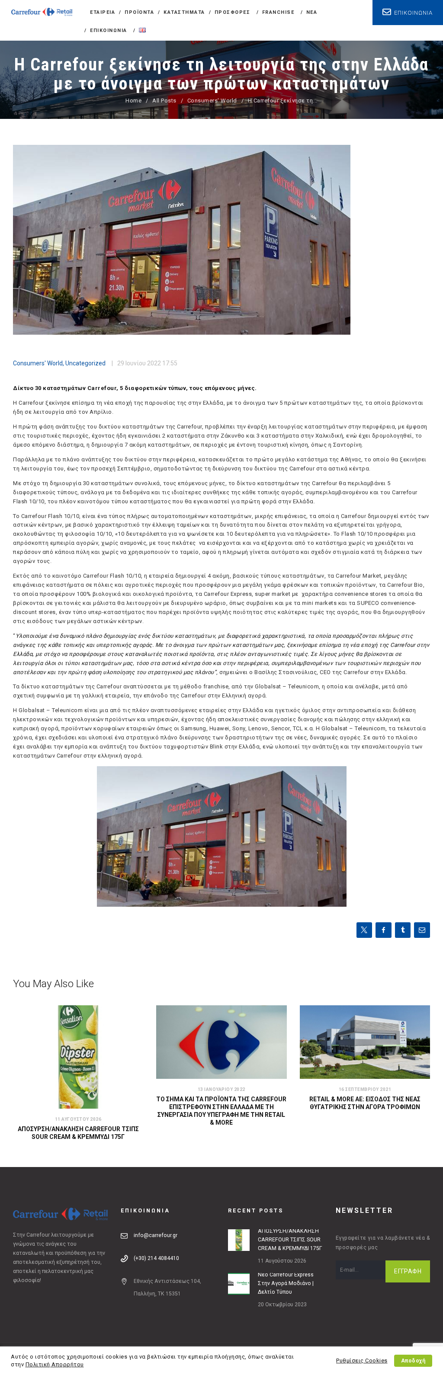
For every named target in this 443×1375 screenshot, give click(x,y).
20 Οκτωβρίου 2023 (282, 1304)
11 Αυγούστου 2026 (78, 1119)
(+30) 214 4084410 (156, 1258)
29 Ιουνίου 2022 (139, 363)
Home (133, 100)
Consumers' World (212, 100)
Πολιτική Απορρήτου (55, 1364)
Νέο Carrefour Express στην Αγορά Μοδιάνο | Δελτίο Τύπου (286, 1283)
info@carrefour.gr (155, 1235)
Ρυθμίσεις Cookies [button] (362, 1360)
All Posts (164, 100)
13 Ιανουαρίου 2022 (221, 1089)
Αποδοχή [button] (413, 1361)
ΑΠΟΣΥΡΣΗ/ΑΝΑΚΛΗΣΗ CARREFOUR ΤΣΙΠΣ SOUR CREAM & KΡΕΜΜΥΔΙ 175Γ (78, 1133)
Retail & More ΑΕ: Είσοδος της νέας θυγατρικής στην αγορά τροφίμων (365, 1103)
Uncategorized (85, 363)
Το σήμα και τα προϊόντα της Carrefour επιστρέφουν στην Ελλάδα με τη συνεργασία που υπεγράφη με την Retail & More (221, 1111)
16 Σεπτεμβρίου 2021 (365, 1089)
